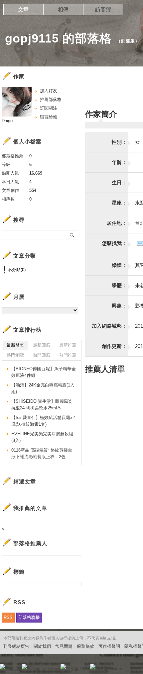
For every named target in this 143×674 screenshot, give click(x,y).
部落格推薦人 (30, 543)
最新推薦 (67, 345)
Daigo (7, 120)
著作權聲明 (109, 646)
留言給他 (48, 116)
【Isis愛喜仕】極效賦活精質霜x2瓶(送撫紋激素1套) (43, 421)
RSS (8, 617)
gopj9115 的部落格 (58, 38)
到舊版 (128, 41)
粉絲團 (13, 668)
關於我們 (42, 646)
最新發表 (15, 345)
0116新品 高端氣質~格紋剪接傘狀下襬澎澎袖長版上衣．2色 (41, 453)
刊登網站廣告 (16, 646)
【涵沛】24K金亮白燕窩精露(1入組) (42, 388)
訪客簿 (103, 9)
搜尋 (72, 234)
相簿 (63, 9)
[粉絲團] (2, 666)
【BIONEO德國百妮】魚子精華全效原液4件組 (43, 372)
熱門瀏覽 (15, 355)
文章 (23, 9)
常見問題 (63, 646)
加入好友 (48, 90)
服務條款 (85, 646)
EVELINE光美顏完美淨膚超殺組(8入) (42, 437)
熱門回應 (41, 355)
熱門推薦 (67, 355)
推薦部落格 (51, 99)
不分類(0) (17, 269)
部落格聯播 (29, 617)
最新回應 (41, 345)
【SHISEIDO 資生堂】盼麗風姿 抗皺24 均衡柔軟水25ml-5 (41, 404)
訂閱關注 (48, 108)
